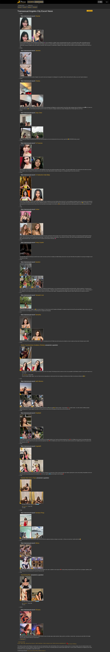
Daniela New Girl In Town (28, 478)
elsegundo (25, 506)
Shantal (37, 16)
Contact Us (43, 650)
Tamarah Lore (39, 295)
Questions (35, 7)
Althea (37, 543)
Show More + (23, 639)
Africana (37, 609)
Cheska (37, 81)
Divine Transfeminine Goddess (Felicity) (33, 345)
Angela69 (38, 446)
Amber (37, 209)
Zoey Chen (38, 112)
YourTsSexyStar (26, 575)
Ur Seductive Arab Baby (42, 175)
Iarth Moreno (39, 381)
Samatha (38, 314)
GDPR (39, 650)
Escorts (31, 2)
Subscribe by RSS (21, 641)
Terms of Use (29, 650)
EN (99, 1)
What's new (39, 2)
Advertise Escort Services (30, 643)
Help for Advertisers (39, 643)
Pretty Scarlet (39, 242)
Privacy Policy (35, 650)
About (22, 643)
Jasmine (37, 50)
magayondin (25, 374)
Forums (18, 643)
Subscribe (90, 10)
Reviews (29, 7)
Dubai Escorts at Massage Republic (21, 1)
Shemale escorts (21, 5)
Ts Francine (38, 143)
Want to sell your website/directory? (59, 643)
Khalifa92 (38, 413)
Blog (24, 643)
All (19, 7)
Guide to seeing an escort (48, 643)
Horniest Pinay (39, 512)
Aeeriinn (37, 262)
